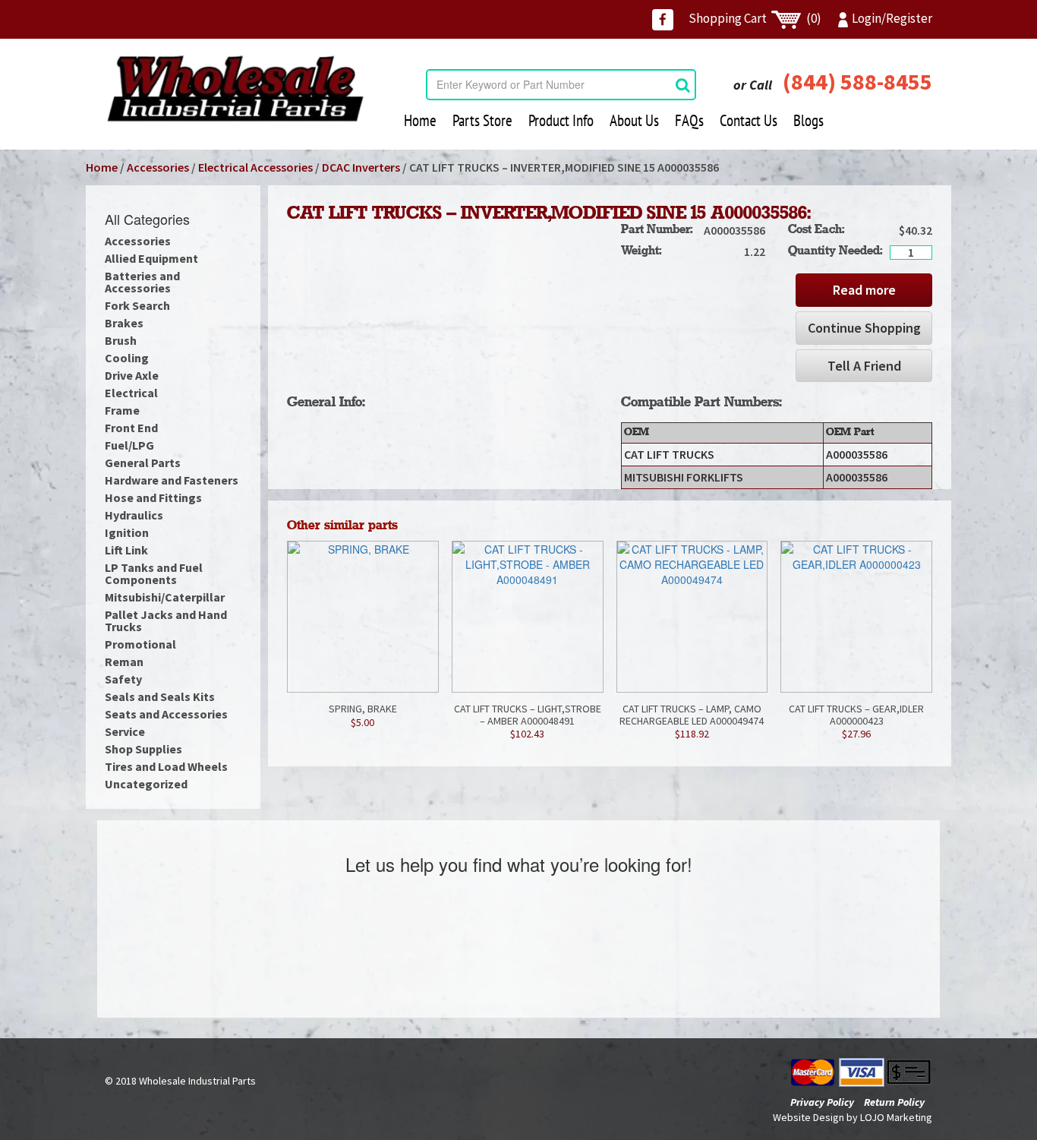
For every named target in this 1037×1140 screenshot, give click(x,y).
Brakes (124, 322)
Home (420, 120)
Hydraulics (134, 515)
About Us (634, 120)
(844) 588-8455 (857, 81)
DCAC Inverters (361, 167)
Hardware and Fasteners (171, 480)
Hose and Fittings (153, 497)
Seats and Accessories (166, 714)
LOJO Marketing (896, 1117)
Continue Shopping (864, 327)
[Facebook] (662, 19)
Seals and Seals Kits (160, 696)
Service (125, 731)
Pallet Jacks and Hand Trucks (166, 620)
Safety (123, 679)
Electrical (131, 392)
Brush (121, 340)
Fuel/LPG (129, 445)
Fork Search (137, 305)
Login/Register (892, 18)
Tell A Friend (864, 365)
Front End (131, 427)
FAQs (689, 120)
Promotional (140, 644)
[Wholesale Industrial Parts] (235, 89)
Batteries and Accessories (142, 281)
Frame (122, 410)
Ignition (127, 532)
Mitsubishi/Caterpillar (165, 597)
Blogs (808, 120)
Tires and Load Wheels (166, 766)
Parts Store (482, 120)
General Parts (143, 462)
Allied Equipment (151, 258)
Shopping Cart (755, 18)
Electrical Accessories (255, 167)
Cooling (127, 357)
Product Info (561, 120)
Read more (864, 289)
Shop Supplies (143, 748)
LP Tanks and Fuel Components (154, 573)
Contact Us (748, 120)
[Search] (683, 85)
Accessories (158, 167)
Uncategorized (146, 783)
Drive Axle (132, 375)
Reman (124, 661)
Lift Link (126, 549)
